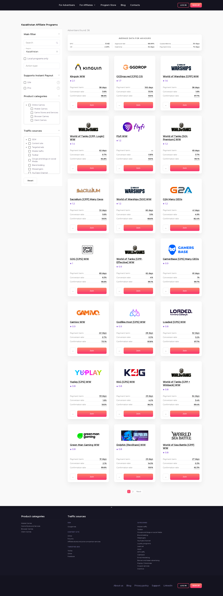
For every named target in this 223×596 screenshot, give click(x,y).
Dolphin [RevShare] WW (131, 444)
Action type (32, 65)
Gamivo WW (77, 322)
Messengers (141, 538)
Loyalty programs (144, 543)
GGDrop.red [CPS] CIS (129, 76)
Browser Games (27, 529)
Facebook (71, 556)
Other (70, 536)
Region (28, 48)
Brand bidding (142, 535)
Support (156, 585)
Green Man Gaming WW (84, 444)
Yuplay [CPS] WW (80, 381)
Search (29, 43)
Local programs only (37, 58)
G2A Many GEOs (172, 199)
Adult (139, 549)
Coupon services (143, 566)
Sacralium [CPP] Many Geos (86, 199)
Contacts (135, 5)
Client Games (26, 532)
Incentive (140, 569)
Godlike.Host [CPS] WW (130, 322)
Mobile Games (26, 523)
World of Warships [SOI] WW (134, 199)
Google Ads (72, 527)
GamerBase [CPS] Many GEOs (181, 259)
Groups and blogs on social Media (149, 532)
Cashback (141, 555)
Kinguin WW (77, 76)
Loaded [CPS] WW (174, 322)
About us (118, 585)
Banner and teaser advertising (148, 560)
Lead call (140, 546)
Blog (123, 5)
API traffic (141, 552)
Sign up (196, 5)
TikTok (70, 551)
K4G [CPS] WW (125, 381)
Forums (70, 539)
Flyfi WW (122, 136)
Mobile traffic (142, 527)
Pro (29, 88)
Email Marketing (143, 557)
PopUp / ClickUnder (144, 563)
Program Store (108, 5)
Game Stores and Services (30, 526)
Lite (29, 82)
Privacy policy (141, 585)
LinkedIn (167, 585)
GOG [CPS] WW (79, 259)
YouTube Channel (143, 541)
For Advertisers (67, 5)
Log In (183, 5)
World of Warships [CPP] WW (181, 76)
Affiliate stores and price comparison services (84, 541)
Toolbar (140, 529)
